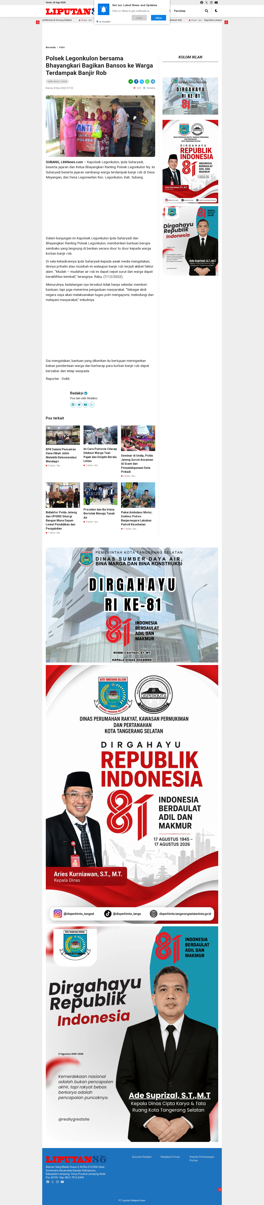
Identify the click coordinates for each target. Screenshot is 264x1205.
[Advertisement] (57, 28)
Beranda (51, 47)
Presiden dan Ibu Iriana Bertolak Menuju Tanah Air (99, 513)
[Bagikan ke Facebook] (136, 81)
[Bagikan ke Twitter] (142, 81)
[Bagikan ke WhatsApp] (147, 81)
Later (139, 18)
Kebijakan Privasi (170, 1156)
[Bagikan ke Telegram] (152, 81)
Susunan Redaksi (142, 1156)
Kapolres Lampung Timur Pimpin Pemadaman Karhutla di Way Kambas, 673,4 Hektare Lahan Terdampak (200, 20)
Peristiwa (179, 11)
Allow (159, 18)
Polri (62, 47)
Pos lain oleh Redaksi (83, 398)
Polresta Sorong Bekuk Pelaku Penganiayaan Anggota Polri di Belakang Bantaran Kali (80, 20)
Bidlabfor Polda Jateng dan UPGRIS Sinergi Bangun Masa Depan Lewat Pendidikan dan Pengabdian (61, 520)
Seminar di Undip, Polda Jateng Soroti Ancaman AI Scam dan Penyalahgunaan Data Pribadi (137, 463)
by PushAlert (104, 21)
